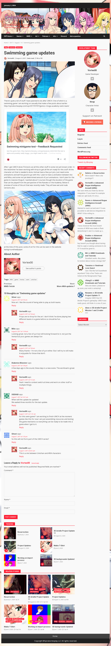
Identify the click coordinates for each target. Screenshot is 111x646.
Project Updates (10, 547)
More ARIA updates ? (66, 284)
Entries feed (83, 143)
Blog (6, 47)
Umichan (19, 47)
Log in (80, 139)
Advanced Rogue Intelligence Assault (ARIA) (94, 185)
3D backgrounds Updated (46, 560)
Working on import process (10, 560)
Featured (12, 47)
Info (54, 36)
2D (7, 619)
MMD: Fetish (9, 284)
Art (36, 36)
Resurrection (10, 533)
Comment (8, 470)
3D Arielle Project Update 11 (46, 533)
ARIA (11, 280)
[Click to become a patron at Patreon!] (92, 122)
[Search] (104, 36)
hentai (22, 280)
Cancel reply (35, 463)
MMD (28, 36)
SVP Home (8, 36)
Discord (64, 36)
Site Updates (15, 591)
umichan (34, 280)
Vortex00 (10, 58)
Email (7, 508)
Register (81, 135)
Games (19, 36)
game (16, 280)
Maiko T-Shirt (46, 547)
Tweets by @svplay (85, 162)
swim (27, 280)
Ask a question (75, 36)
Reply (14, 305)
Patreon (45, 36)
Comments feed (84, 147)
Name (7, 499)
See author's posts (33, 268)
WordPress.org (84, 152)
